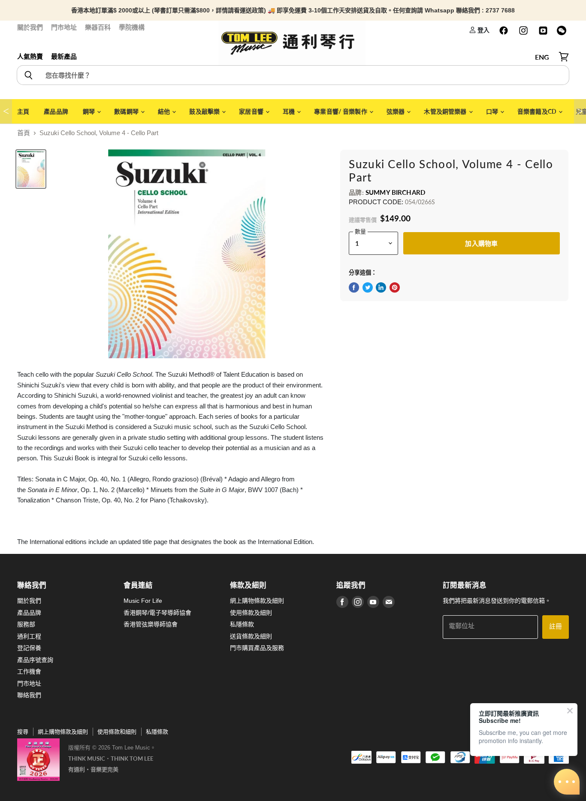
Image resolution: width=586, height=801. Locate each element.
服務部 (26, 624)
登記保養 (29, 647)
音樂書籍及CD (537, 111)
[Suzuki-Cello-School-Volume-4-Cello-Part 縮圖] (30, 169)
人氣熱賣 (30, 56)
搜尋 (22, 731)
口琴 (492, 111)
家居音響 (252, 111)
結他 (164, 111)
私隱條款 (242, 624)
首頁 (23, 132)
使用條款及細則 (251, 612)
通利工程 (29, 636)
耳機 (289, 111)
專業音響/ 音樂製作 (341, 111)
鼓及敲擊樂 (205, 111)
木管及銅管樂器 (446, 111)
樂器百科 (98, 27)
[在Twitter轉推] (367, 287)
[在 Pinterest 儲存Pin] (395, 287)
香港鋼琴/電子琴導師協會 (157, 612)
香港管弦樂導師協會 (151, 624)
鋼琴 (89, 111)
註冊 (555, 626)
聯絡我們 (29, 695)
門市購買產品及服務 (257, 647)
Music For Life (143, 600)
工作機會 (29, 671)
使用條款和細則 (116, 731)
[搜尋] (28, 75)
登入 (482, 29)
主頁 (23, 111)
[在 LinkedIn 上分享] (381, 287)
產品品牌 (56, 111)
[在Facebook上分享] (354, 287)
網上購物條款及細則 (257, 600)
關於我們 (30, 27)
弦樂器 (396, 111)
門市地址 (64, 27)
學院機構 (132, 27)
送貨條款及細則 (251, 636)
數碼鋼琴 (127, 111)
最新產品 (64, 56)
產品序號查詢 (35, 659)
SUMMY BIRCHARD (395, 192)
